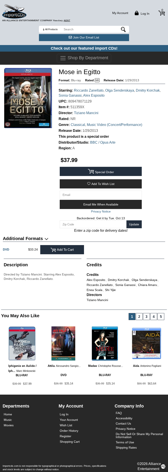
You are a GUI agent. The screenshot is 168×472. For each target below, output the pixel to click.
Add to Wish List (102, 184)
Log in (144, 13)
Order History (69, 430)
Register (65, 436)
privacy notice (101, 211)
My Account (120, 13)
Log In (64, 414)
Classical (78, 125)
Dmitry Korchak (148, 90)
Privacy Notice (125, 428)
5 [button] (161, 317)
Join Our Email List (86, 37)
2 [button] (139, 317)
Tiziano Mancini (86, 113)
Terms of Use (125, 442)
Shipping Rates (126, 447)
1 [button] (132, 317)
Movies (9, 425)
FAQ (119, 413)
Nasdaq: (61, 20)
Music (8, 419)
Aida (136, 365)
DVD (6, 249)
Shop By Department (87, 57)
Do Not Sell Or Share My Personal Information (139, 435)
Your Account (69, 419)
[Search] (123, 29)
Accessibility (124, 418)
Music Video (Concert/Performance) (114, 125)
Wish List (66, 425)
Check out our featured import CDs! (84, 48)
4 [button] (154, 317)
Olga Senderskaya (119, 90)
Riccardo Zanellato (88, 90)
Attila (51, 365)
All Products (51, 29)
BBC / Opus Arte (103, 142)
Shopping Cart (70, 441)
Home (8, 414)
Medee (92, 365)
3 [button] (146, 317)
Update (134, 224)
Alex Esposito (94, 95)
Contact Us (123, 423)
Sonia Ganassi (70, 95)
